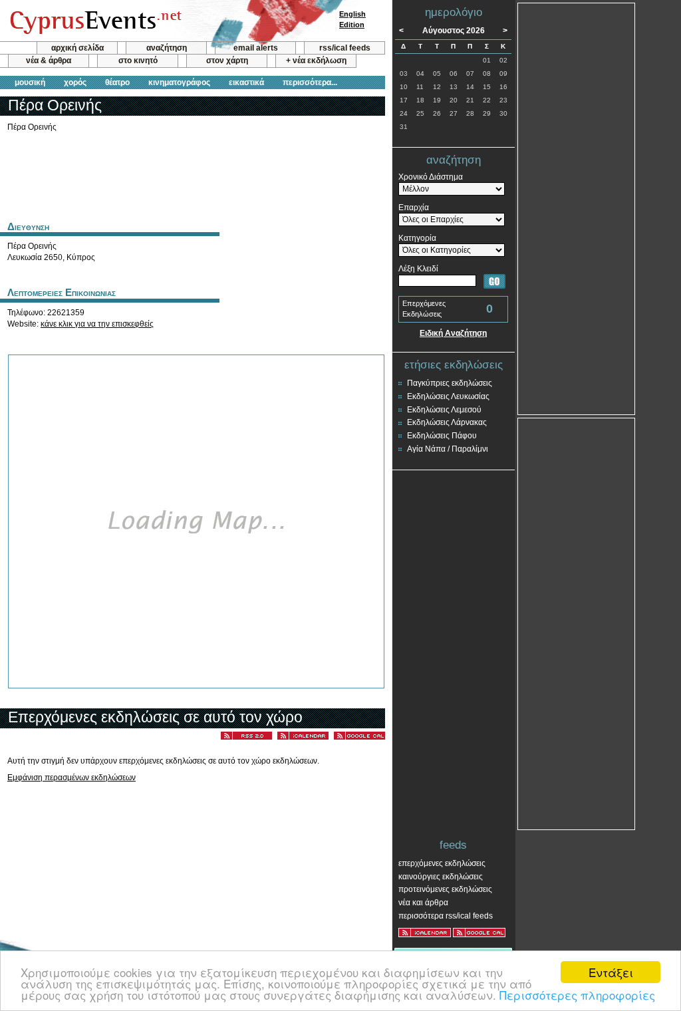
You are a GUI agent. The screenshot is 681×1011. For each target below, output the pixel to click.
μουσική (30, 82)
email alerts (255, 48)
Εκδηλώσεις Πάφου (442, 435)
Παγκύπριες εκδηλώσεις (449, 383)
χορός (75, 82)
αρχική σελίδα (77, 48)
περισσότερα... (310, 82)
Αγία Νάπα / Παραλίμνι (447, 449)
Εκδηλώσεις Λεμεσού (444, 409)
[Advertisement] (192, 175)
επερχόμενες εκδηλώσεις (441, 863)
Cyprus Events (94, 21)
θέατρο (117, 82)
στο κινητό (138, 60)
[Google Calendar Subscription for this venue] (359, 736)
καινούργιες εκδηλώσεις (440, 876)
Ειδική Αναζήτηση (453, 333)
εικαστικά (246, 82)
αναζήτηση (166, 48)
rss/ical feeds (344, 48)
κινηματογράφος (179, 82)
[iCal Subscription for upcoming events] (424, 932)
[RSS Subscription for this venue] (246, 736)
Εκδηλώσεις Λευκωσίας (448, 396)
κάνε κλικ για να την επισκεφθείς (97, 324)
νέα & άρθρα (48, 60)
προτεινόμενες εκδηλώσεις (445, 889)
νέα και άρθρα (423, 902)
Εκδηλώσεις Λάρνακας (447, 422)
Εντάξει (611, 972)
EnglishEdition (352, 19)
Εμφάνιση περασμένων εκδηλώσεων (71, 777)
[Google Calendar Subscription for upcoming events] (479, 932)
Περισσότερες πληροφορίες (577, 994)
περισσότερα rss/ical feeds (445, 916)
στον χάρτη (227, 60)
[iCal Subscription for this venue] (303, 736)
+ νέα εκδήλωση (316, 60)
